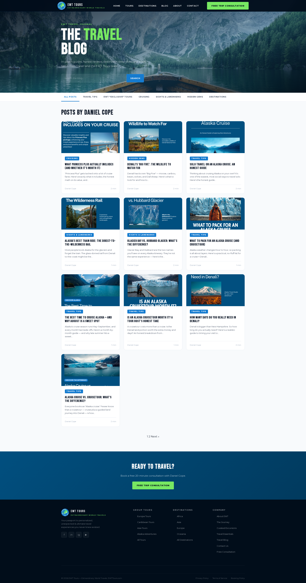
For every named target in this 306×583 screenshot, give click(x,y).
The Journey (223, 522)
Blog (164, 5)
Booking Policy (238, 578)
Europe (181, 528)
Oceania (181, 534)
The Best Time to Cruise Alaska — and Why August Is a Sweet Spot (88, 319)
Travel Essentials (225, 534)
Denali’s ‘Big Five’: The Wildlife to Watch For (149, 166)
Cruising (144, 97)
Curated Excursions (227, 528)
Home (116, 5)
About (177, 5)
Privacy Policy (202, 578)
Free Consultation (226, 552)
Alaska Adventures (146, 534)
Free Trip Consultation (227, 5)
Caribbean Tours (145, 522)
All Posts (70, 97)
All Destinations (185, 540)
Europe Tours (144, 516)
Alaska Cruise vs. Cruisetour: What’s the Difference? (88, 399)
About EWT (222, 516)
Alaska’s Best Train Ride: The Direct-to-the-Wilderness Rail (90, 242)
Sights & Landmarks (168, 97)
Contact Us (222, 546)
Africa (180, 516)
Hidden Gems (195, 97)
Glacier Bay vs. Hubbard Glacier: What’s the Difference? (152, 242)
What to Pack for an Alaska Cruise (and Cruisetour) (214, 242)
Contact (193, 5)
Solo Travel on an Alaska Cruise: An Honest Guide (212, 166)
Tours (129, 5)
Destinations (147, 5)
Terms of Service (219, 578)
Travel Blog (222, 540)
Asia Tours (142, 528)
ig (79, 534)
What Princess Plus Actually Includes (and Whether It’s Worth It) (89, 166)
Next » (155, 436)
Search (135, 78)
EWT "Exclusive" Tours (118, 97)
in (71, 534)
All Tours (141, 540)
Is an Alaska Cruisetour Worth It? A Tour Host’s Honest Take (150, 319)
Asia (179, 522)
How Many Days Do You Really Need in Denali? (213, 319)
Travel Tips (90, 97)
